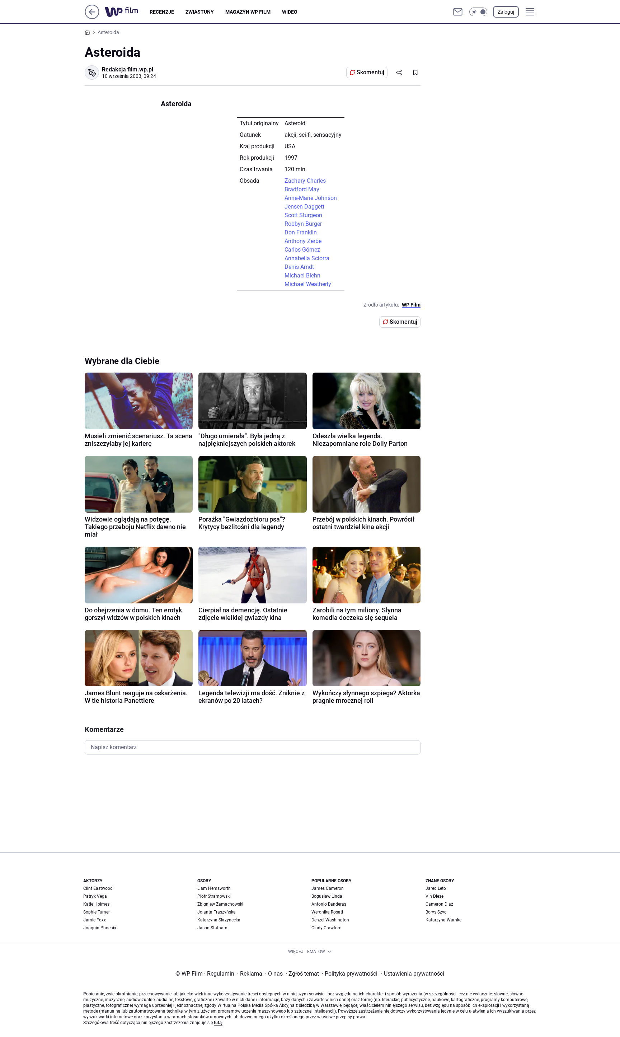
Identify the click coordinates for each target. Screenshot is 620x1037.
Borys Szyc (436, 912)
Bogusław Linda (326, 896)
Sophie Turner (96, 912)
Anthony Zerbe (303, 241)
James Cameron (327, 888)
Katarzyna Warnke (443, 919)
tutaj (218, 1022)
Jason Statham (212, 927)
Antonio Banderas (328, 904)
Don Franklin (301, 232)
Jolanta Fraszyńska (216, 912)
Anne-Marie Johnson (311, 198)
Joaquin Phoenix (99, 927)
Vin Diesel (435, 896)
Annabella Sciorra (307, 258)
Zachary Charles (305, 180)
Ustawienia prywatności (412, 973)
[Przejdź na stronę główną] (92, 17)
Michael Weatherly (308, 284)
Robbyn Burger (303, 223)
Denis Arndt (299, 266)
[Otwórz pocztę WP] (458, 12)
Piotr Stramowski (214, 896)
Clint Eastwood (98, 888)
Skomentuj (370, 72)
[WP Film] (127, 12)
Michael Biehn (302, 275)
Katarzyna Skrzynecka (218, 919)
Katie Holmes (96, 904)
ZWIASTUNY (199, 12)
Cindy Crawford (326, 927)
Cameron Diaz (439, 904)
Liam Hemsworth (214, 888)
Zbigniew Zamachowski (220, 904)
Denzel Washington (330, 919)
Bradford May (302, 189)
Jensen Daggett (304, 206)
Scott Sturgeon (303, 215)
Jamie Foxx (94, 919)
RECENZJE (162, 12)
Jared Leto (436, 888)
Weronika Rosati (327, 912)
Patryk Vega (95, 896)
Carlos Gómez (302, 249)
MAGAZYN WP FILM (248, 12)
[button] (478, 12)
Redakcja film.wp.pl (127, 69)
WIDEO (289, 12)
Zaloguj (506, 12)
